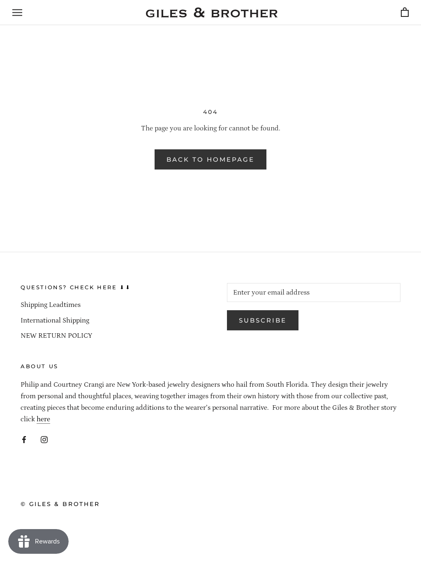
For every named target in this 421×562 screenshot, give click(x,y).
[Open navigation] (17, 12)
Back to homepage (210, 159)
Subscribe (263, 320)
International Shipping (55, 320)
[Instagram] (44, 439)
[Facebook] (24, 439)
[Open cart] (405, 12)
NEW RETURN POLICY (56, 336)
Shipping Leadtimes (51, 305)
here (43, 419)
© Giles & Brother (60, 504)
